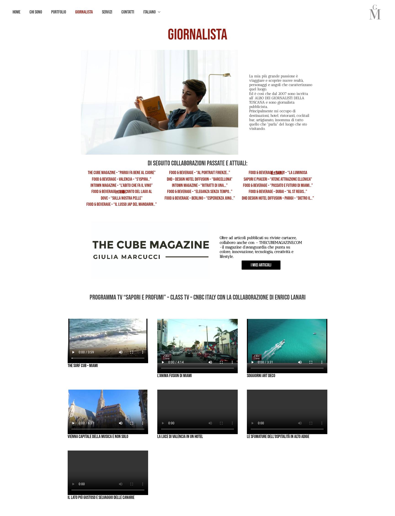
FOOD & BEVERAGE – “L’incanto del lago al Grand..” (121, 192)
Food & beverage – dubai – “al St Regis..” (278, 191)
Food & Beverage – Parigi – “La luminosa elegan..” (278, 173)
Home (16, 12)
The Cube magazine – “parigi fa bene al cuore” (122, 172)
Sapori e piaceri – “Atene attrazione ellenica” (278, 179)
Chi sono (35, 12)
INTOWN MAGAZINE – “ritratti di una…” (200, 185)
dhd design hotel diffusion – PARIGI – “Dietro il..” (278, 198)
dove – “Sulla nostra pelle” (122, 198)
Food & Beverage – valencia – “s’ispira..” (121, 179)
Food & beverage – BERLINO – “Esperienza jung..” (200, 198)
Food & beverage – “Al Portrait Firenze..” (199, 172)
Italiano (149, 12)
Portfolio (58, 12)
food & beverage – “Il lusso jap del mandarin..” (121, 204)
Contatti (127, 12)
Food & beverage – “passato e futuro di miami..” (278, 185)
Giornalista (84, 12)
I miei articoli (261, 265)
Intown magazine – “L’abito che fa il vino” (122, 185)
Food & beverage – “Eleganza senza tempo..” (199, 191)
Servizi (107, 12)
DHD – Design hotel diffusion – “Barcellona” (199, 179)
